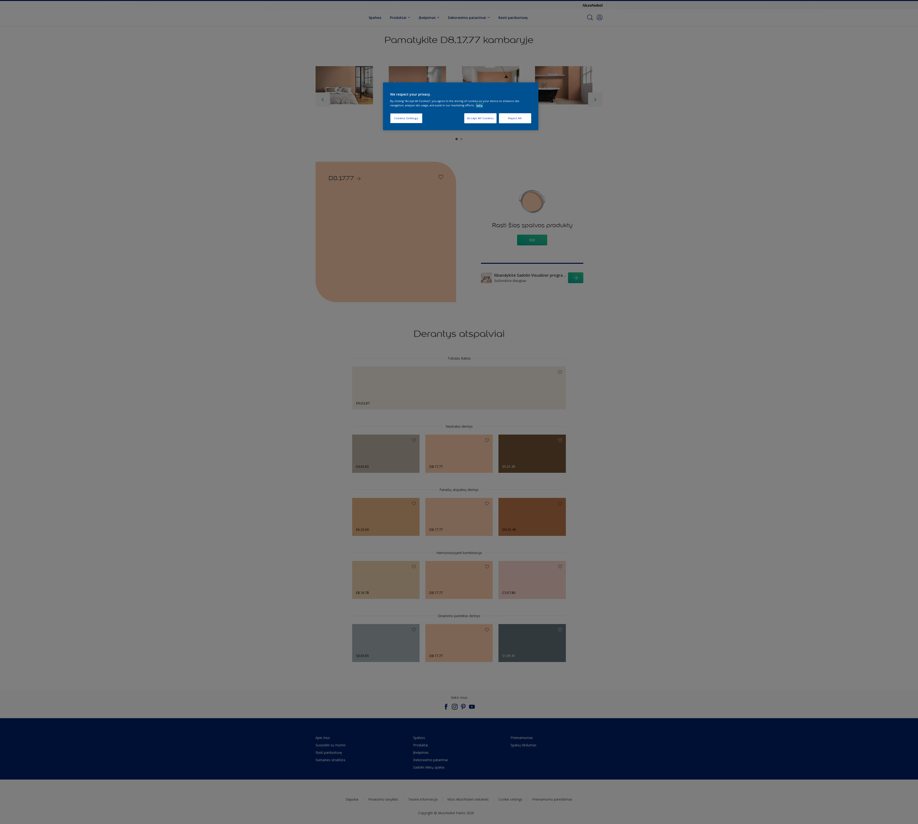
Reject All (515, 118)
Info (479, 105)
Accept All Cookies (480, 118)
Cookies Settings (406, 118)
